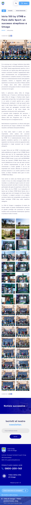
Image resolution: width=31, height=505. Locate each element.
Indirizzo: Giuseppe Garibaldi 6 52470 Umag (14, 455)
